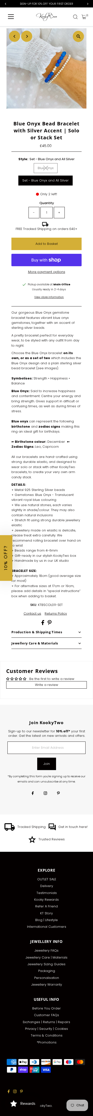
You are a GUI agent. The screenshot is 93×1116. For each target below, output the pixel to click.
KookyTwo (44, 1106)
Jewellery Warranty (46, 984)
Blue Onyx (48, 169)
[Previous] (14, 36)
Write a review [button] (46, 685)
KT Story (46, 913)
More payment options (46, 272)
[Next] (26, 36)
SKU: (33, 605)
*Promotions (47, 1042)
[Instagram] (45, 794)
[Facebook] (33, 794)
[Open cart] (84, 17)
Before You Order (46, 1008)
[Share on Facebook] (43, 624)
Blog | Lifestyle (46, 920)
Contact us (32, 613)
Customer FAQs (46, 1015)
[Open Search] (75, 17)
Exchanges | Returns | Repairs (46, 1022)
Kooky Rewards (46, 899)
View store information (49, 297)
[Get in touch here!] (52, 829)
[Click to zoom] (78, 36)
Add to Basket (46, 244)
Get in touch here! (73, 827)
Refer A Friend (46, 906)
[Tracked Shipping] (9, 829)
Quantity (46, 203)
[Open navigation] (10, 17)
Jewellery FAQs (46, 950)
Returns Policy (56, 613)
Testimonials (46, 893)
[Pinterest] (58, 794)
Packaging (46, 971)
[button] (6, 558)
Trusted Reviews (51, 839)
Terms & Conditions (46, 1035)
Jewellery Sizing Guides (46, 964)
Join (46, 764)
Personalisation (46, 978)
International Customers (46, 927)
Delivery (46, 886)
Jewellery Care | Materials (46, 957)
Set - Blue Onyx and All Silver (45, 180)
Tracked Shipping (31, 827)
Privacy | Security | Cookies (46, 1029)
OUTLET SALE (46, 879)
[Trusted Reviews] (32, 842)
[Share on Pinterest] (50, 624)
